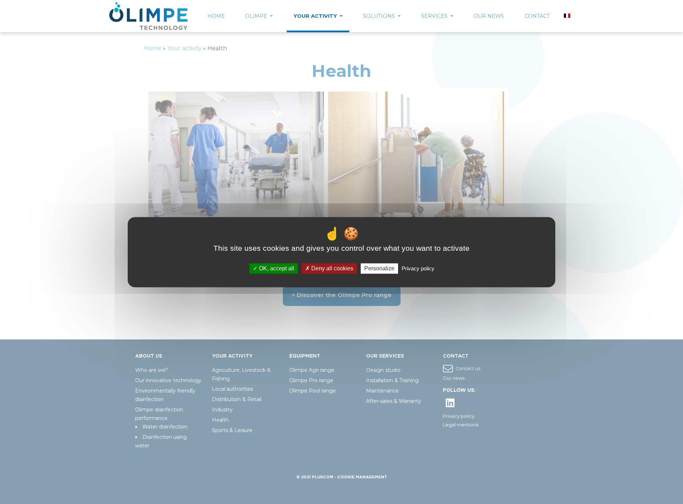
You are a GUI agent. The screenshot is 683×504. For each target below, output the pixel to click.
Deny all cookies (331, 268)
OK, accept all (276, 268)
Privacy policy (418, 268)
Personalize (379, 268)
